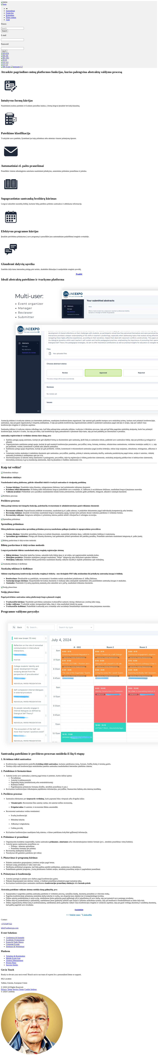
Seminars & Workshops (15, 946)
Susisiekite (79, 910)
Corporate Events (13, 944)
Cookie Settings (30, 989)
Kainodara (10, 15)
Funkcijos (10, 13)
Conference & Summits (15, 938)
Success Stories (12, 965)
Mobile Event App (13, 958)
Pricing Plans (11, 963)
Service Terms (18, 989)
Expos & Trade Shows (15, 942)
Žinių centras (11, 17)
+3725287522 (6, 924)
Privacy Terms (6, 989)
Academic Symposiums (15, 940)
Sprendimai (10, 11)
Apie (8, 20)
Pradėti (79, 274)
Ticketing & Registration (15, 956)
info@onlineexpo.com (9, 928)
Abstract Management (14, 960)
